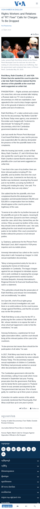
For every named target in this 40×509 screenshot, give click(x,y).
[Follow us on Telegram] (24, 449)
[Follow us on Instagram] (18, 449)
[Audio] (26, 506)
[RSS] (29, 449)
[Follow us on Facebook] (3, 449)
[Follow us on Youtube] (13, 449)
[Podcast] (34, 449)
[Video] (17, 506)
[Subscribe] (3, 454)
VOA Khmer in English (12, 10)
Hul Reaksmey (6, 26)
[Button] (35, 34)
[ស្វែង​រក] (34, 506)
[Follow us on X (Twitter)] (8, 449)
